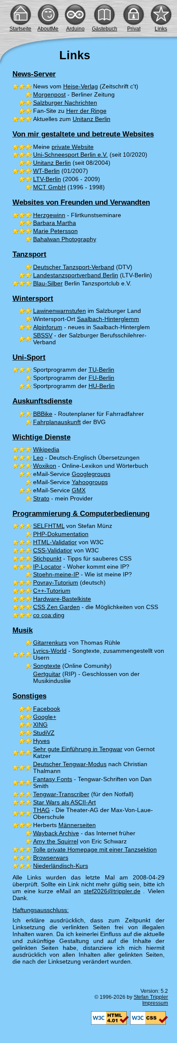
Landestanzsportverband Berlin (75, 275)
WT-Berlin (46, 170)
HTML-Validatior (55, 542)
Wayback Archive (56, 833)
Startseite (20, 28)
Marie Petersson (55, 230)
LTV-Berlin (47, 179)
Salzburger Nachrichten (65, 102)
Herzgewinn (49, 215)
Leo (38, 457)
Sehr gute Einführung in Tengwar (77, 749)
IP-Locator (47, 566)
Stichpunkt (47, 558)
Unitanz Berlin (91, 118)
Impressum (155, 1003)
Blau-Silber (48, 283)
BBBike (42, 413)
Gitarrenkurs (50, 642)
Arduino (75, 28)
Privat (133, 28)
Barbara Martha (54, 222)
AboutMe (47, 28)
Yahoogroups (90, 482)
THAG (41, 810)
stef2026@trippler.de (112, 891)
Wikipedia (46, 449)
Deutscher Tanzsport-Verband (73, 267)
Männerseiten (77, 825)
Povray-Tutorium (55, 582)
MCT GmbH (49, 187)
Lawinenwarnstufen (59, 310)
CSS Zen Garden (56, 606)
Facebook (46, 708)
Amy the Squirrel (55, 841)
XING (40, 724)
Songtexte (47, 665)
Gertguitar (47, 673)
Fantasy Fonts (52, 779)
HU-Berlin (101, 385)
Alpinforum (47, 327)
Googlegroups (91, 473)
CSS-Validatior (52, 550)
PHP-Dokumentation (60, 534)
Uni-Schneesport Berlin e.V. (70, 154)
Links (161, 28)
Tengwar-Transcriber (61, 794)
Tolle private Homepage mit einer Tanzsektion (95, 849)
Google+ (44, 716)
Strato (41, 498)
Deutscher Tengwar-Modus (70, 764)
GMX (78, 490)
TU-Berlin (101, 369)
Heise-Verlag (80, 86)
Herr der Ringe (86, 110)
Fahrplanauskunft (57, 421)
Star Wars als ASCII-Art (64, 802)
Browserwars (50, 857)
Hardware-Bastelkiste (62, 598)
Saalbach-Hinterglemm (108, 318)
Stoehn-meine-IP (56, 574)
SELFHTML (48, 525)
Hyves (41, 740)
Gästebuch (104, 28)
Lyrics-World (50, 650)
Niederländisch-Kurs (60, 865)
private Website (73, 146)
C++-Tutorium (51, 590)
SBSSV (42, 335)
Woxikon (44, 465)
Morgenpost (49, 94)
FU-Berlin (101, 377)
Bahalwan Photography (64, 239)
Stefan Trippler (151, 997)
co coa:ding (48, 615)
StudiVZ (44, 732)
